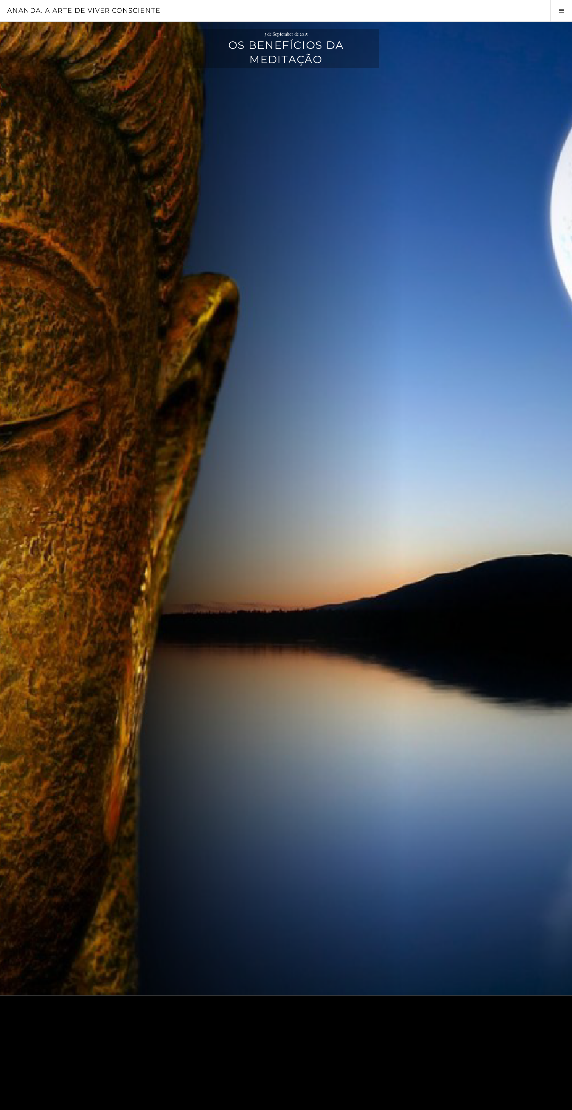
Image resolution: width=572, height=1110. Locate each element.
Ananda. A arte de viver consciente (84, 11)
